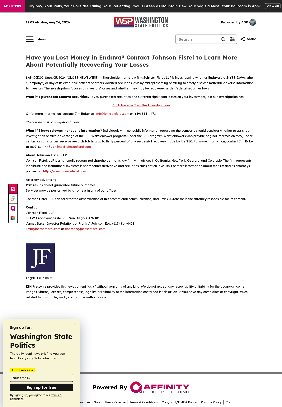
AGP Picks (12, 6)
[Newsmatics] (13, 218)
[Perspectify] (13, 199)
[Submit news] (13, 189)
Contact (231, 402)
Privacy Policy (211, 402)
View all (273, 6)
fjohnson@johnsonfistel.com (85, 229)
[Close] (75, 323)
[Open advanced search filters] (232, 39)
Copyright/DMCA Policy (179, 402)
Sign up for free (41, 387)
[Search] (223, 39)
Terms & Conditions (144, 402)
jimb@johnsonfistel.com (112, 114)
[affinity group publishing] (13, 208)
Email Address (22, 370)
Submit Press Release (110, 402)
